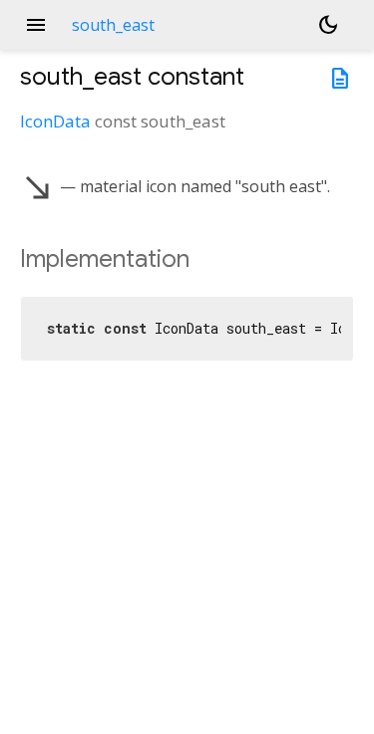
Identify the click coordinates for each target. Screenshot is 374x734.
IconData (55, 121)
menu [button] (36, 25)
